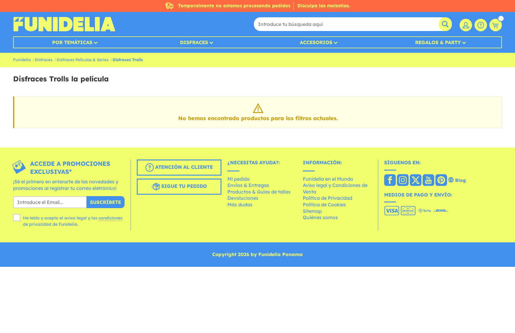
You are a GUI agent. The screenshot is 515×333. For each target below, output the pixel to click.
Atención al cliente (183, 167)
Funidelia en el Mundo (328, 179)
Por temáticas (72, 42)
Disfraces (194, 42)
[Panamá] (390, 180)
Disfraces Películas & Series (82, 59)
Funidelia (22, 59)
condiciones (110, 218)
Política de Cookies (324, 204)
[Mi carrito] (495, 25)
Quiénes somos (320, 217)
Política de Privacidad (327, 198)
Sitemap (312, 211)
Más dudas (239, 204)
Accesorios (316, 42)
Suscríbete (105, 202)
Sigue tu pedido (183, 186)
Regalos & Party (438, 42)
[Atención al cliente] (480, 25)
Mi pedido (238, 179)
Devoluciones (242, 198)
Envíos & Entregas (248, 185)
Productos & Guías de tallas (259, 192)
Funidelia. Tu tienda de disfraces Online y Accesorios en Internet (64, 24)
